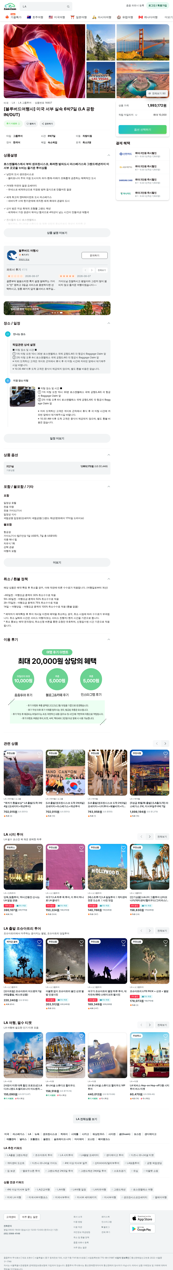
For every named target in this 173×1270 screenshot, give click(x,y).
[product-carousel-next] (92, 270)
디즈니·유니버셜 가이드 (44, 1163)
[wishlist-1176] (39, 942)
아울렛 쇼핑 (152, 1170)
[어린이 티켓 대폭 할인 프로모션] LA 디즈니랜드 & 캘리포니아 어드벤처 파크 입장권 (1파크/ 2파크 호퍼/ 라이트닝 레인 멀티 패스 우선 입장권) (23, 1087)
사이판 (112, 1134)
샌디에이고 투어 (114, 1155)
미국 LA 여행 (14, 1197)
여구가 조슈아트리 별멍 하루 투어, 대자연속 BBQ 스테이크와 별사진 (107, 993)
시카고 (85, 1134)
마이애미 (79, 1139)
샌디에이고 (150, 1134)
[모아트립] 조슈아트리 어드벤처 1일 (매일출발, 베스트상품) (23, 993)
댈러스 (23, 1139)
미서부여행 (110, 1197)
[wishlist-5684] (166, 753)
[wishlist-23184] (39, 1036)
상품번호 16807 (43, 102)
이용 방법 (77, 1222)
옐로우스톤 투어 (31, 1170)
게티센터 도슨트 (15, 1163)
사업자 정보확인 (122, 1257)
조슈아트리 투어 (43, 1155)
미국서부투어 (62, 1197)
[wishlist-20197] (39, 753)
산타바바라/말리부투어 (107, 1163)
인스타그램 (107, 1222)
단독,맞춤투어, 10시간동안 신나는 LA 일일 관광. (22, 899)
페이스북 (106, 1216)
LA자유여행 (100, 1189)
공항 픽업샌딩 (154, 1163)
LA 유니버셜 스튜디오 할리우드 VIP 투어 (106, 1087)
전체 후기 (106, 1232)
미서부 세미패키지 (87, 1197)
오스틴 (91, 1139)
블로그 (106, 1227)
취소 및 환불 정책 (81, 1237)
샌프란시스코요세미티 (135, 1197)
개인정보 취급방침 (81, 1232)
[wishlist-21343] (166, 942)
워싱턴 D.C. (99, 1134)
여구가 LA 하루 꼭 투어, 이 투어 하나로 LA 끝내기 (65, 899)
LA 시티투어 (66, 1155)
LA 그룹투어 (24, 102)
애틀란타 (11, 1139)
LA (13, 102)
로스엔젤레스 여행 (143, 1189)
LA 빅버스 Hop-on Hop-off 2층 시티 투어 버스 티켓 (149, 1087)
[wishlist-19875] (166, 848)
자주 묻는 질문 (80, 1247)
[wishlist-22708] (123, 753)
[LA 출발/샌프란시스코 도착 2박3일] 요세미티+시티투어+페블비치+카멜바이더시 (107, 804)
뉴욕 (37, 1134)
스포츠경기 (120, 1170)
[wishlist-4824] (39, 848)
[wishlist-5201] (166, 1036)
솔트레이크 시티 (62, 1139)
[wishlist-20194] (81, 753)
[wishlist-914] (123, 942)
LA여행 (61, 1189)
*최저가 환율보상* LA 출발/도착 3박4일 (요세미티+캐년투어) (23, 804)
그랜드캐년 (120, 1189)
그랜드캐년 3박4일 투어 (93, 1170)
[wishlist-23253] (123, 1036)
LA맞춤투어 (133, 1163)
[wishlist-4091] (81, 942)
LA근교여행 (43, 1189)
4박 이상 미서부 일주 (76, 1163)
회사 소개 (77, 1216)
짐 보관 (11, 1170)
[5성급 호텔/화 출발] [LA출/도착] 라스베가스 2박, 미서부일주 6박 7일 (149, 804)
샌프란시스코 (50, 1134)
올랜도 (46, 1139)
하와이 (64, 1134)
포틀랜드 (35, 1139)
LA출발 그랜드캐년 (17, 1155)
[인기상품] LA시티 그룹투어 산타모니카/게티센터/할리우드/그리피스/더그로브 (149, 899)
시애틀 (74, 1134)
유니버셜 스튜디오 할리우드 (60, 1085)
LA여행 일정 (79, 1189)
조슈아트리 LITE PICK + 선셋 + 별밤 (149, 991)
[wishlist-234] (81, 848)
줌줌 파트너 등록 (135, 5)
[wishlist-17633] (123, 848)
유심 (135, 1170)
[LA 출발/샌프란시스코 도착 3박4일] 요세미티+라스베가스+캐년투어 (65, 804)
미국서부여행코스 (38, 1197)
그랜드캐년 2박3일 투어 (60, 1170)
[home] (10, 7)
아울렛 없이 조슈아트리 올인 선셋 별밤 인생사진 (65, 993)
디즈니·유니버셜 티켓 (142, 1155)
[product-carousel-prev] (85, 270)
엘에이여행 (161, 1197)
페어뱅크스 (104, 1139)
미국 (6, 102)
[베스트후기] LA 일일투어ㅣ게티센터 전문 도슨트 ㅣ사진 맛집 (107, 899)
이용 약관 (77, 1227)
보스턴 (137, 1134)
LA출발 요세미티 (90, 1155)
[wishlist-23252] (81, 1036)
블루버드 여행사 (28, 250)
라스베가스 (18, 1134)
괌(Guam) (124, 1134)
